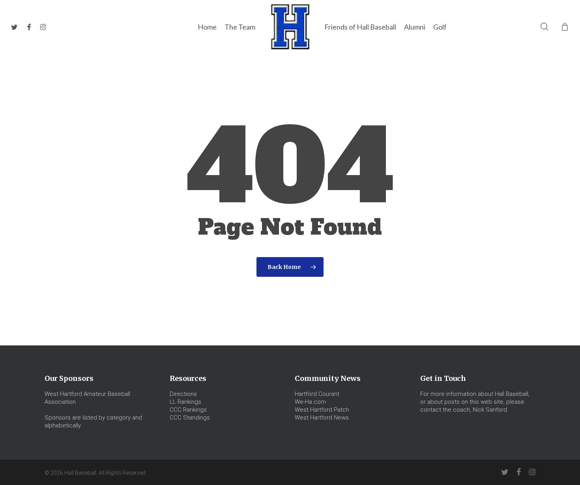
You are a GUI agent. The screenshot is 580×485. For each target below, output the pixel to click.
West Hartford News (322, 417)
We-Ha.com (310, 401)
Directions (183, 393)
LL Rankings (185, 401)
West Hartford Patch (322, 409)
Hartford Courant (317, 393)
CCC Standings (190, 417)
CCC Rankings (188, 409)
